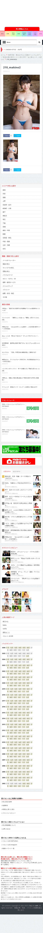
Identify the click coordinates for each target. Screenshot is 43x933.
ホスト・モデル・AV (9, 279)
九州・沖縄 (6, 245)
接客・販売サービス (9, 282)
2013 (3, 724)
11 (22, 668)
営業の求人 (6, 271)
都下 (4, 212)
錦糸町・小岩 (7, 208)
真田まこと (6, 632)
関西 (19, 34)
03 (15, 648)
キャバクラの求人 (8, 268)
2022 (3, 671)
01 (7, 648)
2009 (3, 748)
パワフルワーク (8, 275)
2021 (3, 677)
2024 (3, 659)
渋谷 (4, 194)
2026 (3, 648)
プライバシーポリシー (9, 813)
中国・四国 (6, 241)
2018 (3, 695)
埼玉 (4, 219)
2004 (3, 778)
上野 (4, 201)
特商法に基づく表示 (8, 809)
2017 (3, 701)
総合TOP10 (16, 471)
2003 (3, 784)
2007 (3, 760)
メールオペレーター (9, 260)
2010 (3, 742)
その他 (5, 297)
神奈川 (5, 216)
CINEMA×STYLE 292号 (14, 49)
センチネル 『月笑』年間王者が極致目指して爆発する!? (19, 352)
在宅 (4, 249)
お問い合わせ (6, 829)
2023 (3, 665)
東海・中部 (6, 230)
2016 (3, 707)
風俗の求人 (6, 264)
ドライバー (6, 290)
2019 (3, 689)
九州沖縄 (35, 33)
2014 (3, 718)
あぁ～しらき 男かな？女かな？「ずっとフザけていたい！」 (20, 336)
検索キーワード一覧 (8, 848)
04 (19, 648)
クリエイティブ (8, 286)
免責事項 (5, 805)
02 (11, 648)
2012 (3, 730)
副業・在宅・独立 (8, 293)
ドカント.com (33, 906)
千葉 (4, 223)
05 (23, 648)
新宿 (4, 190)
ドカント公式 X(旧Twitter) (10, 841)
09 (14, 668)
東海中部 (13, 33)
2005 (3, 772)
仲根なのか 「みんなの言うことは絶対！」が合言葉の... (17, 538)
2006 (3, 766)
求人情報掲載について (9, 825)
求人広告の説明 (7, 802)
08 (10, 668)
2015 (3, 713)
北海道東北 (24, 33)
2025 (3, 653)
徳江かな (5, 621)
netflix (5, 629)
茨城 (4, 227)
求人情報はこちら (22, 29)
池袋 (4, 197)
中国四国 (29, 33)
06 (27, 648)
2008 (3, 754)
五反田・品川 (7, 205)
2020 (3, 683)
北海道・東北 (7, 238)
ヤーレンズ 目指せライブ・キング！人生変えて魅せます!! (19, 387)
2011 (3, 736)
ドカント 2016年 (8, 636)
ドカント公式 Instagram (9, 845)
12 (26, 656)
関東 (8, 34)
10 (18, 668)
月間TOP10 (7, 471)
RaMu (5, 625)
